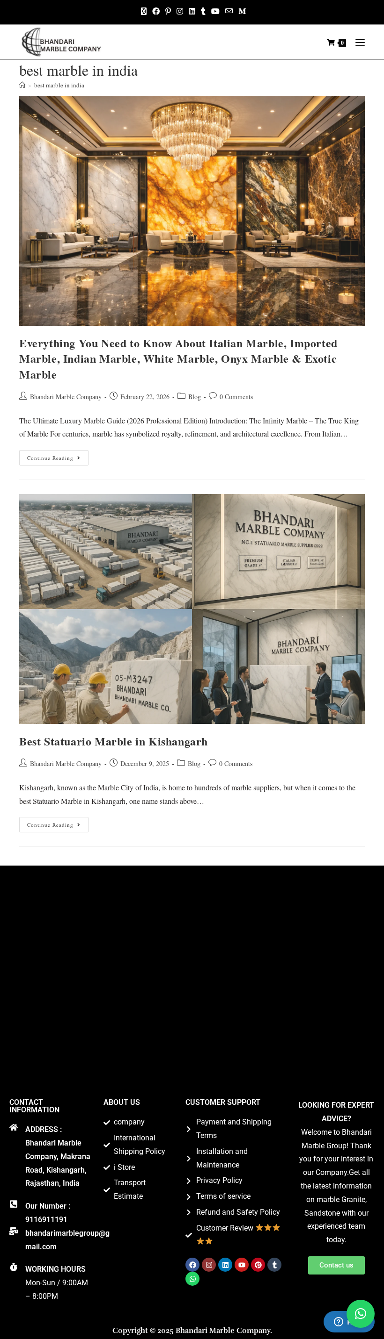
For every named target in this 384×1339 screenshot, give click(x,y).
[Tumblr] (274, 1265)
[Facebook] (192, 1265)
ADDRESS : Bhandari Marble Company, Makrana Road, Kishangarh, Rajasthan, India (57, 1156)
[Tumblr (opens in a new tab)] (203, 11)
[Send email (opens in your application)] (229, 11)
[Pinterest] (258, 1265)
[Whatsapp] (192, 1279)
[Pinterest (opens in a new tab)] (168, 11)
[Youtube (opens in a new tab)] (215, 11)
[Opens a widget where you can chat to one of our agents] (349, 1322)
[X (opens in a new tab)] (143, 11)
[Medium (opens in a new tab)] (241, 11)
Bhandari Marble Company (66, 396)
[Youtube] (242, 1265)
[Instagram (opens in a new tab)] (180, 11)
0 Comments (236, 396)
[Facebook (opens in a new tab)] (155, 11)
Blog (194, 396)
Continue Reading (58, 455)
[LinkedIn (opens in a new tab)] (192, 11)
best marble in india (59, 85)
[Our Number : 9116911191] (13, 1204)
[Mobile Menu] (356, 42)
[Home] (22, 85)
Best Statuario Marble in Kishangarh (113, 741)
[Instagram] (209, 1265)
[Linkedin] (225, 1265)
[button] (361, 1314)
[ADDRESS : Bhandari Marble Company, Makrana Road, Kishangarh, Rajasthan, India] (13, 1127)
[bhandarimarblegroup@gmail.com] (13, 1231)
